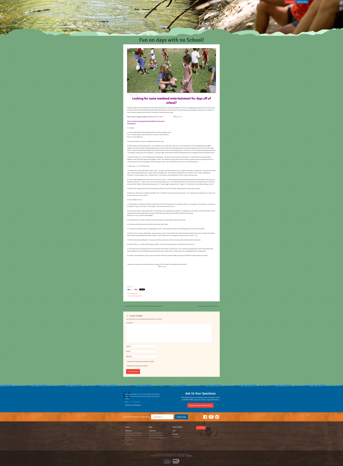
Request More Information (200, 405)
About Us (128, 431)
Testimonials (128, 444)
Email (128, 351)
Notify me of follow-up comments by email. (141, 361)
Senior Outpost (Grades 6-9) (156, 435)
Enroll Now (290, 2)
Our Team (128, 437)
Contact (209, 9)
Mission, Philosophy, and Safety (133, 435)
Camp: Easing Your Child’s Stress (209, 306)
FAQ (126, 442)
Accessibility (189, 455)
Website (128, 356)
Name (128, 346)
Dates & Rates (190, 9)
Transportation (129, 440)
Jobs (201, 9)
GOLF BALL (159, 116)
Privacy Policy (181, 455)
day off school (133, 296)
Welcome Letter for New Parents (133, 433)
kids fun (140, 296)
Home (171, 6)
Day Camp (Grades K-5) (155, 433)
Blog (155, 9)
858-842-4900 (302, 2)
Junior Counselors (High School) (157, 437)
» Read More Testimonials (133, 405)
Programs (146, 9)
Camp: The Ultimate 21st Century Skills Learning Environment (143, 306)
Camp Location (176, 436)
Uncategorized (133, 293)
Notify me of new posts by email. (138, 366)
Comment (129, 323)
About (136, 9)
